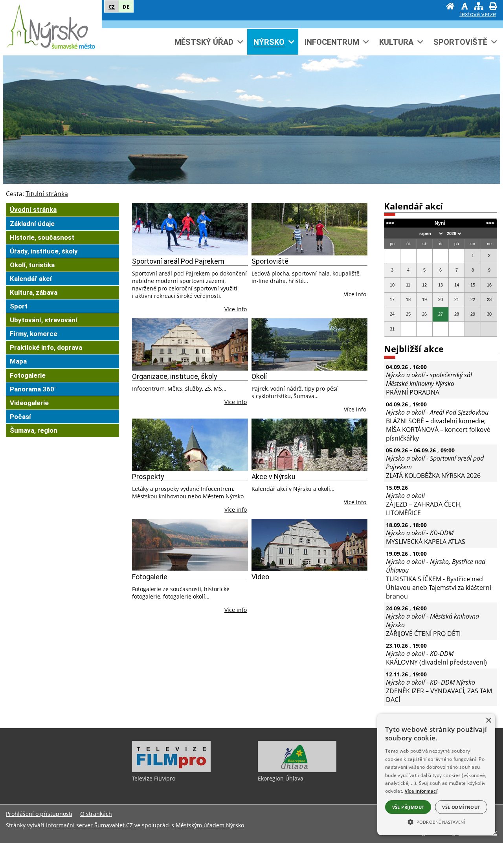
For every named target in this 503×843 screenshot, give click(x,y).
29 (472, 314)
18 (408, 299)
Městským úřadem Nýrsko (210, 825)
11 (408, 285)
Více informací (421, 791)
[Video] (309, 545)
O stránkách (96, 813)
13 (440, 285)
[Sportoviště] (309, 229)
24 (392, 314)
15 (472, 285)
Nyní (440, 223)
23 (489, 299)
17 (392, 299)
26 (424, 314)
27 (440, 314)
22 (472, 299)
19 (424, 299)
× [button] (488, 721)
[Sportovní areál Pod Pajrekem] (190, 229)
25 (408, 314)
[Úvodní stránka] (450, 7)
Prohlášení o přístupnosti (39, 813)
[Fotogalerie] (190, 545)
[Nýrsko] (51, 27)
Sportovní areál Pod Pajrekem (178, 261)
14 (456, 285)
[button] (436, 821)
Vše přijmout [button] (408, 807)
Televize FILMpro (153, 778)
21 (456, 299)
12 (424, 285)
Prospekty (148, 477)
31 (392, 329)
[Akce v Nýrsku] (309, 445)
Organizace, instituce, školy (174, 376)
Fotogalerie (149, 577)
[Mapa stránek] (478, 7)
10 (392, 285)
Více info (235, 309)
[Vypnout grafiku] (464, 7)
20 (440, 299)
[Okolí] (309, 344)
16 (489, 285)
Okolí (259, 376)
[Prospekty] (190, 445)
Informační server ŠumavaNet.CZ (89, 825)
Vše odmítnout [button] (461, 807)
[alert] (436, 774)
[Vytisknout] (492, 7)
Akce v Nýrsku (274, 477)
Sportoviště (270, 261)
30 (489, 314)
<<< (390, 223)
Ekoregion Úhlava (280, 778)
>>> (490, 223)
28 (456, 314)
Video (260, 577)
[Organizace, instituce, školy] (190, 344)
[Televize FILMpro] (171, 770)
